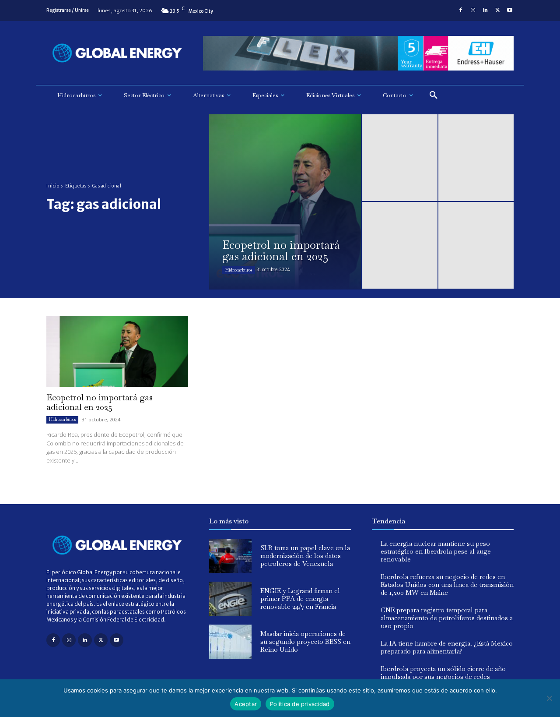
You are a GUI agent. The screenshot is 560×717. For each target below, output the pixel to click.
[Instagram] (473, 10)
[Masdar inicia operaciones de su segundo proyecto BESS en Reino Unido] (230, 642)
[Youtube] (510, 10)
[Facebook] (461, 10)
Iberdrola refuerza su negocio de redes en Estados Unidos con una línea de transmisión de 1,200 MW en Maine (447, 584)
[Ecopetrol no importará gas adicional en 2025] (285, 202)
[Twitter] (497, 10)
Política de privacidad (300, 703)
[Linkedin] (485, 10)
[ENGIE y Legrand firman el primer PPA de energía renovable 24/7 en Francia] (230, 599)
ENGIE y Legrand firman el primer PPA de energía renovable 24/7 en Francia (300, 598)
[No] (549, 698)
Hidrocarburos (238, 270)
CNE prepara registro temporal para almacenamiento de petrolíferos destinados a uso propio (447, 618)
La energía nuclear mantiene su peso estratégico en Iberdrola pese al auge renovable (436, 551)
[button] (433, 95)
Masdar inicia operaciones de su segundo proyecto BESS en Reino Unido (305, 641)
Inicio (52, 186)
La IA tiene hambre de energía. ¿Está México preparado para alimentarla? (447, 647)
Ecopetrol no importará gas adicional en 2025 (99, 402)
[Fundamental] (358, 53)
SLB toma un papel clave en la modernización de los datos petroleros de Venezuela (305, 556)
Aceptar (245, 703)
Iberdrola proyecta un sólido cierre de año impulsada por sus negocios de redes (443, 672)
